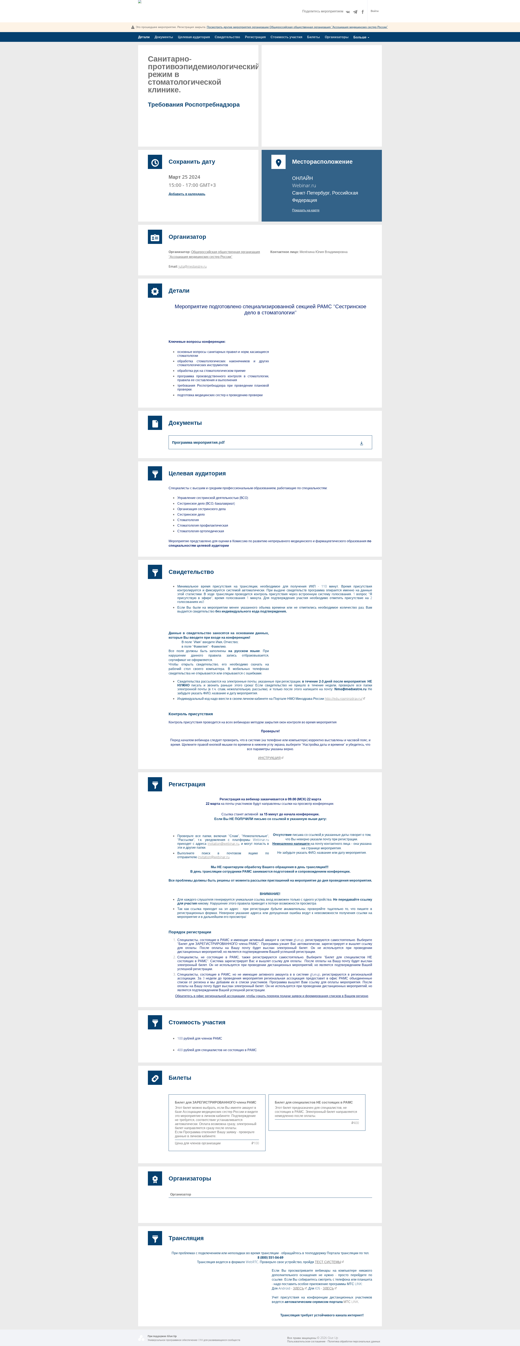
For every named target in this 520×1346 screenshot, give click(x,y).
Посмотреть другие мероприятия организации (297, 27)
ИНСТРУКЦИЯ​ (269, 758)
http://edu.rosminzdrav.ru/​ (343, 698)
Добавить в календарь (187, 194)
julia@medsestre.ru (193, 266)
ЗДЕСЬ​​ (298, 1288)
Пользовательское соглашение (306, 1341)
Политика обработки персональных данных (354, 1341)
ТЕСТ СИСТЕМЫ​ (328, 1262)
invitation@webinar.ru (223, 843)
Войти (375, 11)
